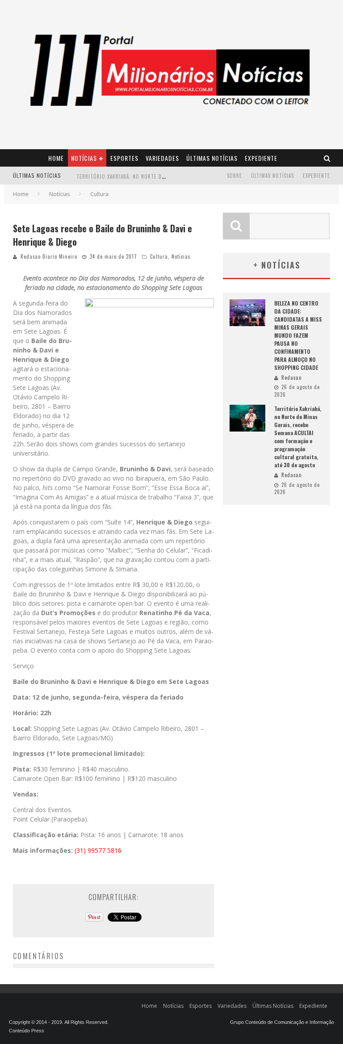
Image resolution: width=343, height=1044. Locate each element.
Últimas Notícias (212, 158)
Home (56, 158)
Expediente (261, 158)
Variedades (162, 158)
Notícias (84, 158)
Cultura (159, 256)
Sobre (234, 175)
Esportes (124, 158)
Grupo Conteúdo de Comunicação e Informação (282, 1022)
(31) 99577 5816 (98, 850)
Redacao (291, 377)
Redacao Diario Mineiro (49, 256)
